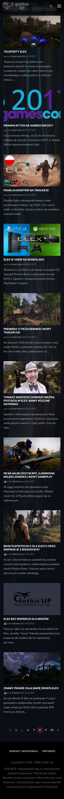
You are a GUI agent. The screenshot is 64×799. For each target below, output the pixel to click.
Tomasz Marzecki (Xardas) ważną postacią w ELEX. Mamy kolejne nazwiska (29, 401)
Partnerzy (49, 751)
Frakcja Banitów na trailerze (26, 190)
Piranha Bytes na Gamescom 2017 (28, 125)
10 (51, 730)
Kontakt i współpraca (24, 751)
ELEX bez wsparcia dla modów (26, 618)
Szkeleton (16, 481)
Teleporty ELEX (15, 51)
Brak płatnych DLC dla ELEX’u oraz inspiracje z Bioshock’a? (30, 547)
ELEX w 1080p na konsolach (24, 259)
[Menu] (59, 6)
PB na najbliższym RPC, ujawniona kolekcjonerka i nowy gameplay (29, 475)
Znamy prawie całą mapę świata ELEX (31, 688)
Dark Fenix (17, 56)
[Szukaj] (51, 6)
